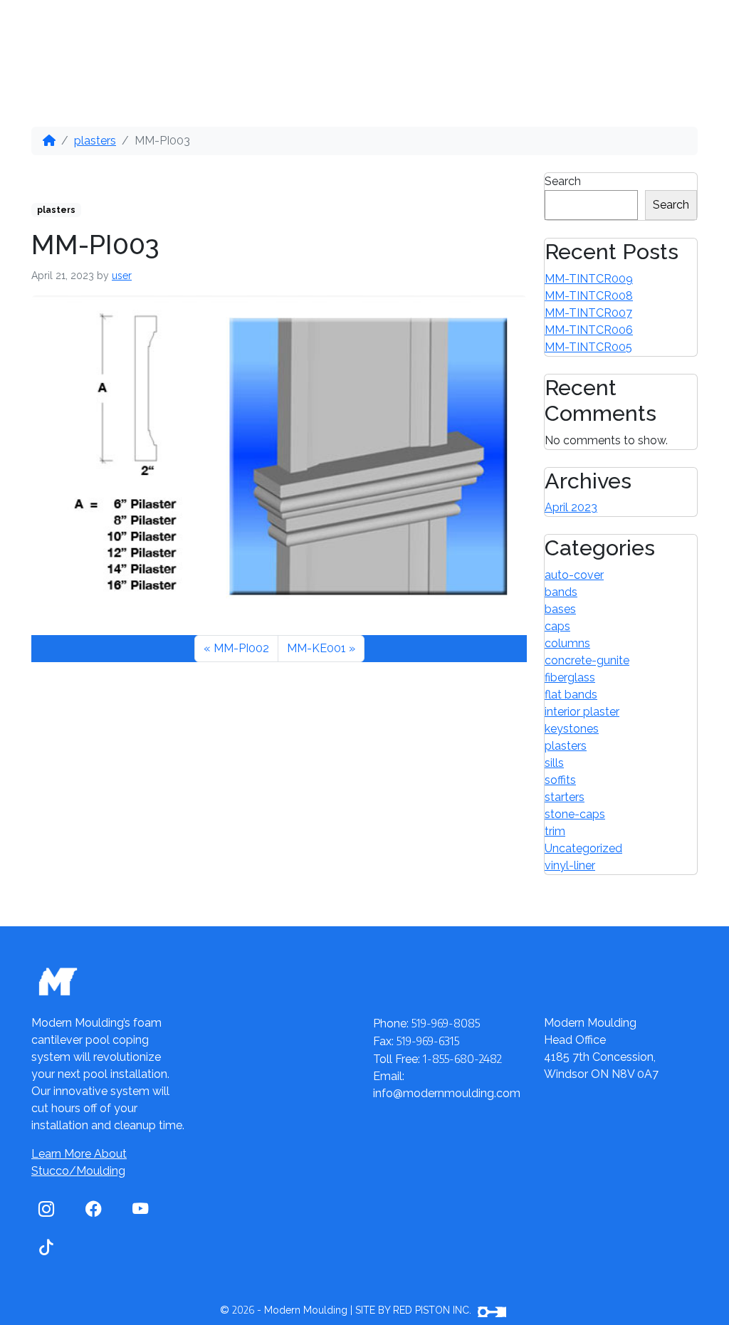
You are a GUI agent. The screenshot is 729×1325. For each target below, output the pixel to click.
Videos (381, 35)
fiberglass (570, 677)
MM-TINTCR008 (589, 296)
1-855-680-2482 (621, 52)
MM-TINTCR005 (588, 347)
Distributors (282, 35)
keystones (572, 728)
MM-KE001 (316, 648)
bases (560, 609)
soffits (560, 780)
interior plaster (582, 711)
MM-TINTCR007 (588, 313)
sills (554, 763)
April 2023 (571, 507)
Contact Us (468, 35)
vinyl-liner (570, 865)
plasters (95, 140)
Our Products (147, 35)
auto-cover (574, 575)
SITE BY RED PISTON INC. (414, 1310)
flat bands (571, 694)
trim (555, 831)
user (122, 275)
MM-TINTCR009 (589, 279)
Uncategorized (583, 848)
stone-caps (575, 814)
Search (563, 181)
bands (561, 592)
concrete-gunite (587, 660)
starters (564, 797)
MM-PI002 (241, 648)
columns (567, 643)
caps (557, 626)
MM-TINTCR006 (589, 330)
